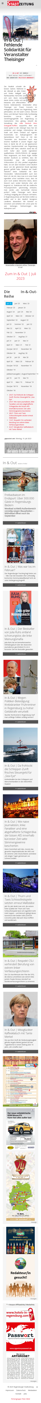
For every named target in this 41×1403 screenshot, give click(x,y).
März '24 (19, 316)
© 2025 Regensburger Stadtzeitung (20, 1387)
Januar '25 (22, 308)
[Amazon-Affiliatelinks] (20, 1304)
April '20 (10, 361)
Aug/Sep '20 (23, 353)
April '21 (10, 345)
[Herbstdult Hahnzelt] (20, 1081)
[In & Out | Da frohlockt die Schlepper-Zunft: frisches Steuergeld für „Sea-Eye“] (20, 759)
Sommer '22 (19, 324)
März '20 (19, 361)
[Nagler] (20, 1240)
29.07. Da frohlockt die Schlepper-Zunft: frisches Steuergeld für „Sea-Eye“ (22, 397)
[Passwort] (20, 1336)
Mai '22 (9, 328)
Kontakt (18, 1394)
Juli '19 (9, 378)
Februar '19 (29, 382)
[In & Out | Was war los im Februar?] (20, 558)
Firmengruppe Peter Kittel (20, 1399)
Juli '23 (9, 324)
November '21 (20, 332)
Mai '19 (25, 378)
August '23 (24, 320)
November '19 (26, 365)
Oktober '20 (11, 353)
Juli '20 (9, 357)
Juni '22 (29, 324)
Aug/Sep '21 (23, 337)
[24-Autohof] (20, 1186)
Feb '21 (28, 345)
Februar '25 (11, 308)
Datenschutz (21, 1390)
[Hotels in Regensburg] (20, 1314)
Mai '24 (28, 312)
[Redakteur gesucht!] (20, 1276)
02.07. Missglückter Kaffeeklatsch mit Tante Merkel (21, 428)
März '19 (19, 382)
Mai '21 (25, 341)
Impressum (10, 1390)
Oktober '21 (11, 337)
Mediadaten (32, 1390)
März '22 (27, 328)
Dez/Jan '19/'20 (12, 365)
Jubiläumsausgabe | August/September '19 (22, 374)
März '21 (19, 345)
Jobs (25, 1394)
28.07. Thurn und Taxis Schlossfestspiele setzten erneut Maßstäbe (21, 415)
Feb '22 (9, 332)
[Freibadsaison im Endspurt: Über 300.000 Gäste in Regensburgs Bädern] (20, 496)
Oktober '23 (29, 316)
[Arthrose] (20, 1366)
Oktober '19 (11, 370)
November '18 (26, 386)
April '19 (10, 382)
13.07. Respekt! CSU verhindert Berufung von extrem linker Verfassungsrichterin (20, 422)
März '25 (26, 303)
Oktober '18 (11, 390)
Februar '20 (29, 361)
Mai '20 (25, 357)
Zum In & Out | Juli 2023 (20, 276)
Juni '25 (17, 303)
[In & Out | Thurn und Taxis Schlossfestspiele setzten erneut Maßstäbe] (20, 897)
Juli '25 (9, 303)
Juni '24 (20, 312)
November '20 (26, 349)
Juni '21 (17, 341)
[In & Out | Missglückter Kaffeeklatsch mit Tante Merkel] (20, 1022)
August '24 (10, 312)
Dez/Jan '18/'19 (12, 386)
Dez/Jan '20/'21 (12, 349)
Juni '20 (17, 357)
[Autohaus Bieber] (20, 1129)
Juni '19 (17, 378)
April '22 (18, 328)
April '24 (10, 316)
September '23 (12, 320)
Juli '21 (9, 341)
